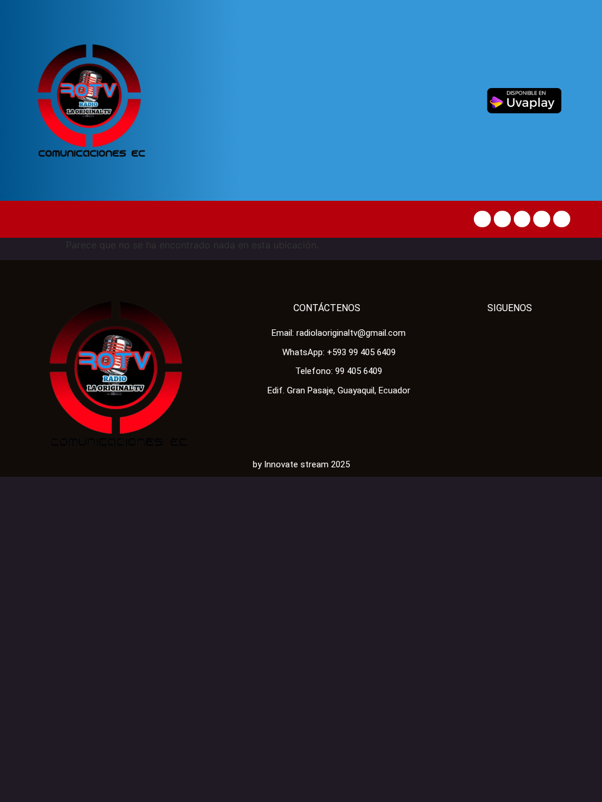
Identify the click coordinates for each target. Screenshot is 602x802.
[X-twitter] (502, 219)
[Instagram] (561, 219)
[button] (43, 219)
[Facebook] (482, 219)
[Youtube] (541, 219)
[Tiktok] (522, 219)
